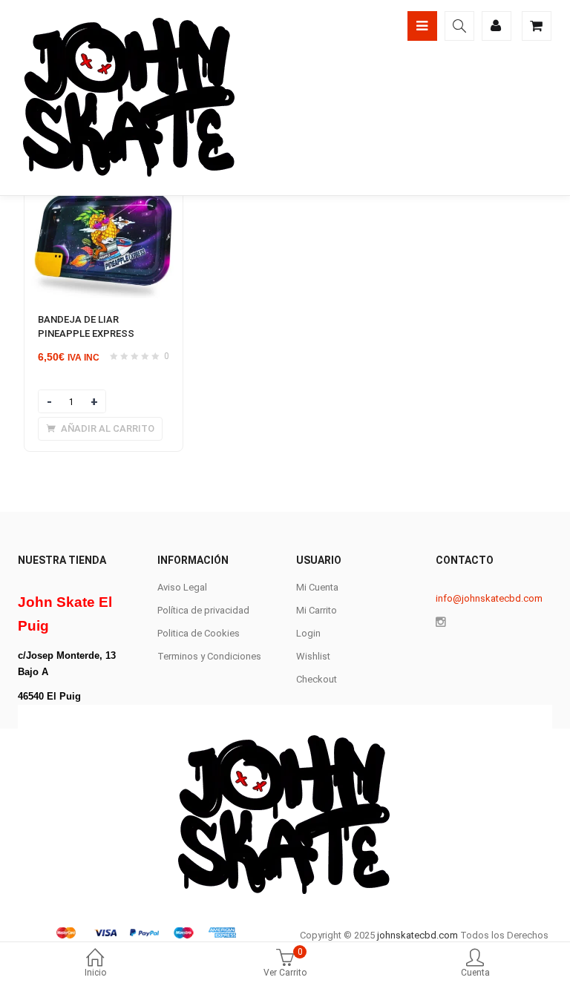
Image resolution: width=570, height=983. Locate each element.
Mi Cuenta (317, 587)
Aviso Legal (182, 587)
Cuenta (475, 972)
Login (308, 633)
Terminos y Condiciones (209, 656)
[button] (100, 429)
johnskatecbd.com (416, 935)
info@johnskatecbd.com (489, 598)
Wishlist (313, 656)
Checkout (316, 679)
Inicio (95, 972)
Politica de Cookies (198, 633)
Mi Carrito (316, 610)
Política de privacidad (203, 610)
